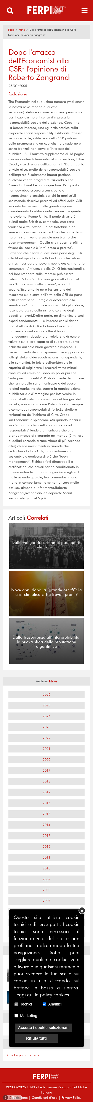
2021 (46, 749)
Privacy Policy (71, 1097)
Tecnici (26, 1004)
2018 (46, 781)
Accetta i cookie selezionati (43, 1027)
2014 (46, 825)
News (22, 29)
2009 (46, 879)
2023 (46, 727)
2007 (46, 901)
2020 (46, 759)
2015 (46, 814)
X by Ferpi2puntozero (23, 1055)
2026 (46, 694)
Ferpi (11, 29)
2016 (46, 803)
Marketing (28, 1016)
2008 (46, 890)
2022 (46, 738)
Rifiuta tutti (36, 1038)
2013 (46, 836)
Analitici (55, 1004)
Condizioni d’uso (45, 1097)
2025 (46, 705)
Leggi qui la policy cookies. (42, 994)
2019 (46, 770)
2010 (46, 868)
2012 (46, 846)
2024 (46, 716)
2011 (46, 857)
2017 (46, 792)
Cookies (13, 1097)
